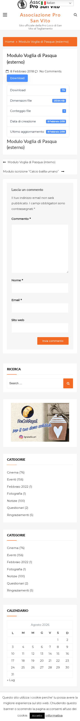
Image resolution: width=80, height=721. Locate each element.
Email (16, 300)
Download (17, 78)
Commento (21, 219)
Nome (17, 280)
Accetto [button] (37, 715)
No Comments (50, 71)
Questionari (15, 508)
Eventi (11, 479)
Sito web (17, 320)
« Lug (11, 680)
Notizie (12, 501)
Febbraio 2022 (17, 486)
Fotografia (14, 493)
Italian (50, 2)
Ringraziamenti (18, 515)
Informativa (54, 715)
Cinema (12, 472)
